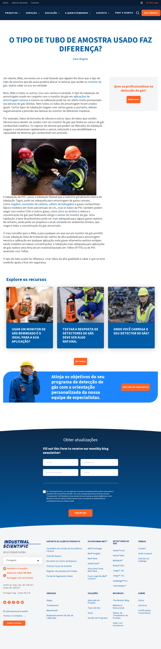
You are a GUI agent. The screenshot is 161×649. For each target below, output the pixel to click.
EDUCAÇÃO (51, 13)
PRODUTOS (11, 13)
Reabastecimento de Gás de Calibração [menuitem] (60, 617)
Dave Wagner (80, 59)
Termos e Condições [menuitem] (13, 615)
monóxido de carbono (35, 204)
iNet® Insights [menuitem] (94, 553)
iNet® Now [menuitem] (92, 558)
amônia (72, 211)
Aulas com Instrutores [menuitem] (118, 624)
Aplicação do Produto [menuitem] (94, 602)
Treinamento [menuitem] (53, 605)
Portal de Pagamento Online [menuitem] (60, 576)
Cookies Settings (14, 623)
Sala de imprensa (20, 2)
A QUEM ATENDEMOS (76, 13)
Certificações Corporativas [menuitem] (144, 612)
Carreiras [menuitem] (142, 605)
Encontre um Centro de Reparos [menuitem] (62, 561)
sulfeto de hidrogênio (61, 204)
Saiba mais (133, 99)
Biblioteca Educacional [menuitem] (118, 607)
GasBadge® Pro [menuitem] (120, 581)
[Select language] (141, 3)
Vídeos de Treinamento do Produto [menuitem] (120, 615)
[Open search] (137, 13)
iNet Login (153, 2)
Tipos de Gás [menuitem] (94, 608)
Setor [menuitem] (90, 613)
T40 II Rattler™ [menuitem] (119, 586)
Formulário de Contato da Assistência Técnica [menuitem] (64, 550)
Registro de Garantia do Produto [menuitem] (62, 571)
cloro (61, 211)
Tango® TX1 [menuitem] (118, 570)
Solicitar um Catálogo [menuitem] (143, 560)
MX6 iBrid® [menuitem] (117, 560)
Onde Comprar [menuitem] (145, 553)
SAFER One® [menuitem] (93, 563)
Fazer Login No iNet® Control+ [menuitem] (97, 577)
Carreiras (35, 2)
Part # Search (124, 12)
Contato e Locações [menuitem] (17, 568)
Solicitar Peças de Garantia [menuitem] (59, 566)
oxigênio (16, 204)
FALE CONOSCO (151, 12)
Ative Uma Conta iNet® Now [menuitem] (95, 570)
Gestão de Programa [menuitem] (97, 618)
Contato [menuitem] (142, 548)
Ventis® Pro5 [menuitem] (119, 550)
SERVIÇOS (31, 13)
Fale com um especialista (136, 387)
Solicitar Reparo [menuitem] (54, 556)
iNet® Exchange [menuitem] (95, 548)
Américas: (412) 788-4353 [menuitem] (19, 573)
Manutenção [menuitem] (52, 610)
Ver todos (80, 361)
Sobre (5, 2)
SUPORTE (101, 13)
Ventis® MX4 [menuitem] (118, 555)
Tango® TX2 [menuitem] (118, 575)
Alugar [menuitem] (50, 600)
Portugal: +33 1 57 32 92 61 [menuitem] (20, 578)
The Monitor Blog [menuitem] (121, 600)
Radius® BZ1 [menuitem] (118, 565)
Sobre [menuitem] (141, 600)
